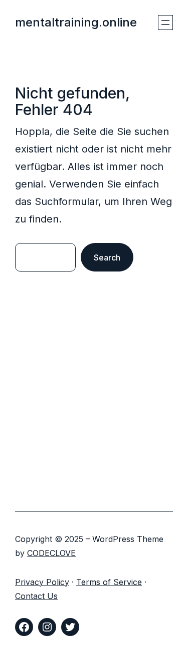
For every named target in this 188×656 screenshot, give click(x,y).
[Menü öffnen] (165, 22)
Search (107, 257)
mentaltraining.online (76, 22)
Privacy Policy (42, 582)
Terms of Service (109, 582)
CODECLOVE (51, 553)
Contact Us (36, 596)
